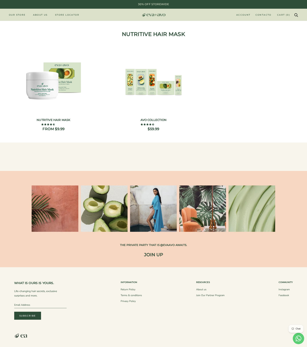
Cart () (283, 14)
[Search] (296, 15)
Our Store (17, 14)
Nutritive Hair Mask (53, 120)
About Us (40, 14)
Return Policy (128, 289)
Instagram (284, 289)
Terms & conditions (131, 295)
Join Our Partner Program (210, 295)
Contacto (263, 14)
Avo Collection (153, 120)
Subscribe (27, 315)
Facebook (284, 295)
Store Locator (67, 14)
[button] (48, 124)
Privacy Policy (128, 301)
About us (201, 289)
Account (243, 14)
